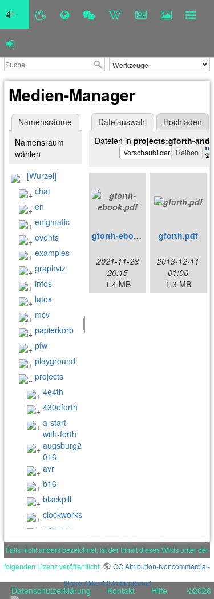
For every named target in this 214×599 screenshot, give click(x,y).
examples (52, 252)
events (47, 237)
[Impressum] (190, 14)
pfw (41, 345)
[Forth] (41, 14)
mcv (42, 314)
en (39, 206)
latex (43, 299)
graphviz (50, 268)
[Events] (88, 14)
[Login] (10, 43)
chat (42, 191)
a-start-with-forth (59, 428)
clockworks (62, 514)
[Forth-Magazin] (141, 14)
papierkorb (54, 330)
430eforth (60, 407)
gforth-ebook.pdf (125, 235)
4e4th (53, 391)
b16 (49, 483)
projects (49, 376)
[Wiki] (115, 14)
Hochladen (182, 121)
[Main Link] (14, 14)
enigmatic (52, 221)
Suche (99, 64)
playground (55, 360)
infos (43, 283)
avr (48, 468)
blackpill (57, 499)
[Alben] (166, 14)
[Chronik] (65, 14)
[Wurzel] (41, 175)
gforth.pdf (178, 235)
